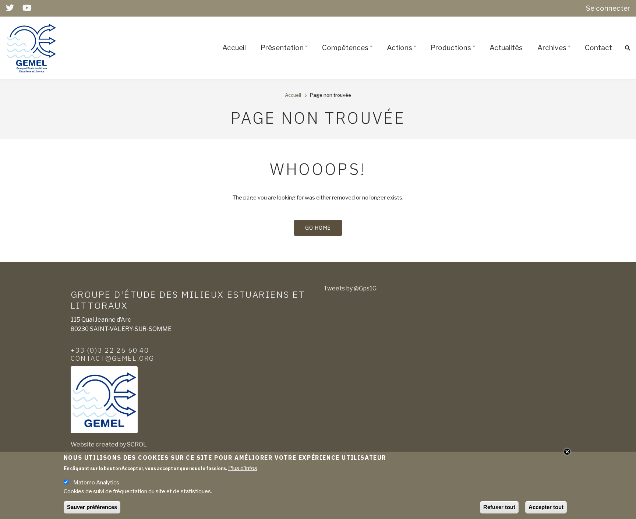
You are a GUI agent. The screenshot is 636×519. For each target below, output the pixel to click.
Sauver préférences (92, 507)
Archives (555, 54)
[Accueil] (31, 47)
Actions (402, 54)
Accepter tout (546, 507)
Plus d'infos (242, 468)
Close (567, 451)
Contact (598, 47)
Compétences (348, 54)
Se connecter (608, 8)
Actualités (506, 47)
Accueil (234, 47)
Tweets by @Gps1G (350, 288)
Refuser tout (499, 507)
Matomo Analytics (96, 482)
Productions (454, 54)
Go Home (318, 228)
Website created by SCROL (109, 444)
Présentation (285, 54)
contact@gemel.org (112, 358)
